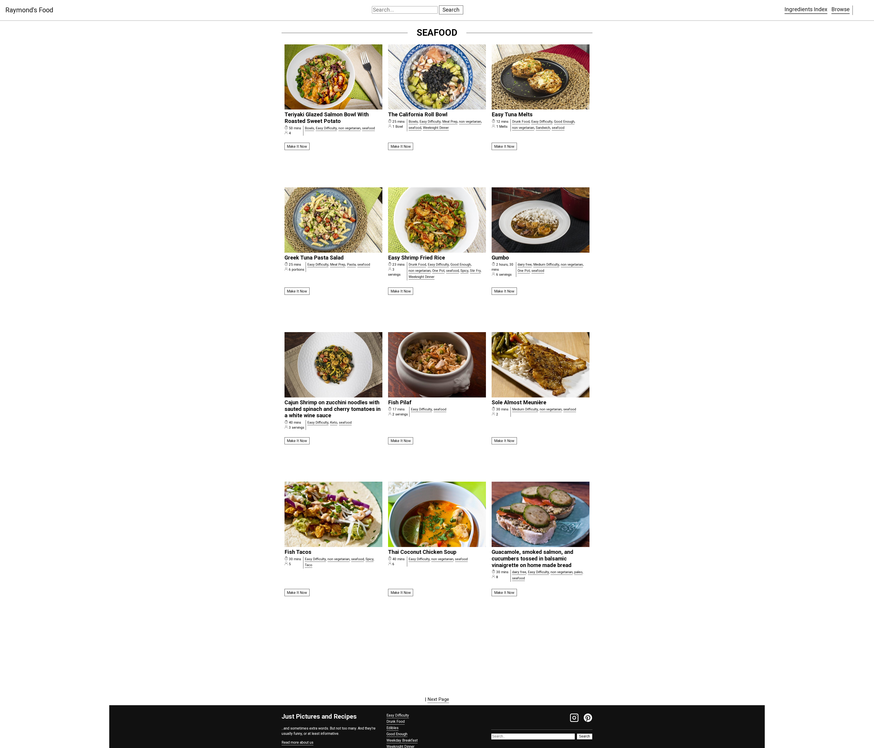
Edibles (392, 728)
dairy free (525, 264)
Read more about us (297, 742)
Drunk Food (521, 122)
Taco (308, 565)
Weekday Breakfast (402, 740)
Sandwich (543, 128)
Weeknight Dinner (436, 128)
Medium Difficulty (546, 264)
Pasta (351, 264)
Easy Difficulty (326, 128)
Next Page (438, 699)
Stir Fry (475, 271)
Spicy (464, 271)
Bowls (309, 128)
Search (451, 10)
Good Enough (564, 122)
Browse (840, 9)
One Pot (438, 271)
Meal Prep (449, 122)
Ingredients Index (806, 9)
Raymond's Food (29, 10)
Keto (333, 422)
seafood (368, 128)
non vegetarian (349, 128)
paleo (578, 572)
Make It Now (297, 146)
